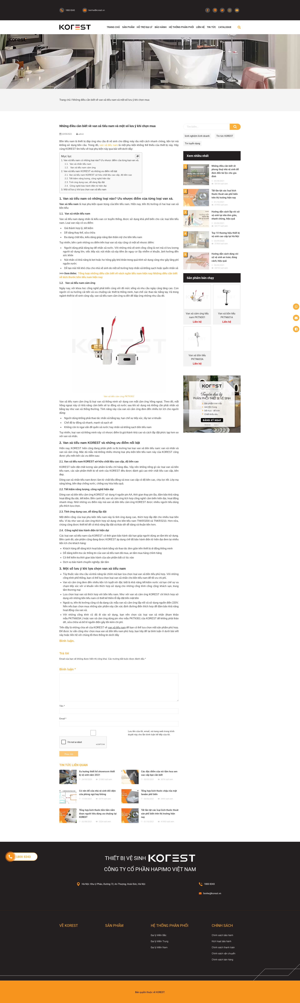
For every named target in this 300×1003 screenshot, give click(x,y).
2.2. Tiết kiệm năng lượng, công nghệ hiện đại (88, 178)
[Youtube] (237, 10)
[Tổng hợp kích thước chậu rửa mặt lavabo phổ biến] (130, 796)
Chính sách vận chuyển (223, 953)
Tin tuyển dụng (192, 143)
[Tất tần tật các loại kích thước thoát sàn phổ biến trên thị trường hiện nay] (130, 815)
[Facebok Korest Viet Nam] (296, 329)
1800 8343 (209, 884)
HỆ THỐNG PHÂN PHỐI (181, 27)
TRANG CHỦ (113, 27)
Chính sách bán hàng (222, 959)
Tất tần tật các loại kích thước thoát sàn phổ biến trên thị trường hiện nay (159, 813)
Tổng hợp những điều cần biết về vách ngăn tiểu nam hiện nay (115, 273)
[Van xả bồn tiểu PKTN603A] (197, 339)
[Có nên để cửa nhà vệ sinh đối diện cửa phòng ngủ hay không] (68, 796)
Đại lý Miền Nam (159, 947)
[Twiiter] (222, 10)
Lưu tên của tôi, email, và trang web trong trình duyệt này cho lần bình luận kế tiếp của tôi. (151, 733)
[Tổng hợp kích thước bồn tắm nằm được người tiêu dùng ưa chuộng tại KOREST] (68, 815)
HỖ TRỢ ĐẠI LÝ (144, 27)
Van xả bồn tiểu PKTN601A (226, 315)
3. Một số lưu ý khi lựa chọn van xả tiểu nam (83, 189)
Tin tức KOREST (224, 136)
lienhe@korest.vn (212, 893)
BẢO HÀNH (161, 27)
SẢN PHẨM (128, 27)
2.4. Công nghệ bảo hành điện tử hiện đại (86, 186)
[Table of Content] (137, 156)
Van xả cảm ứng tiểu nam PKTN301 (197, 315)
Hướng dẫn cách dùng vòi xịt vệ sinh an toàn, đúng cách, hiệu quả (225, 257)
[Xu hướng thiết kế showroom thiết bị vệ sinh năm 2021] (68, 777)
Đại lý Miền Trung (159, 941)
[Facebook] (207, 10)
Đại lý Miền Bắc (158, 935)
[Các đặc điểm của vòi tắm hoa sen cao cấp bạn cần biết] (130, 777)
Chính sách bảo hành (222, 935)
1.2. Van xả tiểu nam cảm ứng (80, 167)
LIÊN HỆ (200, 27)
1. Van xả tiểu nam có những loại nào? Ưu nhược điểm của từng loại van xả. (100, 160)
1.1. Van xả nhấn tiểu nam (78, 164)
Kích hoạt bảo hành (221, 941)
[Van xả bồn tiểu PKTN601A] (227, 297)
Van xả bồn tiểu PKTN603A (197, 357)
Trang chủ (64, 100)
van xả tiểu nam (109, 145)
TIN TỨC (211, 27)
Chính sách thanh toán (223, 947)
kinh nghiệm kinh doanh (197, 136)
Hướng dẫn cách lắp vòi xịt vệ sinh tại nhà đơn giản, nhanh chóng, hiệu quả (226, 215)
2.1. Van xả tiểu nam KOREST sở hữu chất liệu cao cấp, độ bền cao (98, 175)
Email (62, 718)
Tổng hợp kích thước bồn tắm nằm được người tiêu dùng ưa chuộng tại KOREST (98, 813)
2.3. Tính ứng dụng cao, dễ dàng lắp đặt (85, 182)
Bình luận (67, 669)
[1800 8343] (296, 306)
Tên (62, 706)
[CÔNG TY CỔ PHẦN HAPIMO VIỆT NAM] (75, 27)
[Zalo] (214, 10)
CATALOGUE (224, 27)
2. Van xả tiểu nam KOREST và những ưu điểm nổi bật (89, 171)
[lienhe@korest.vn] (296, 318)
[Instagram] (229, 10)
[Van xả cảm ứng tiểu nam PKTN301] (197, 297)
